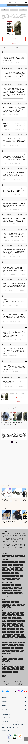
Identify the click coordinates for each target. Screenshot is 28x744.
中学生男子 (13, 666)
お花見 (21, 564)
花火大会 (8, 567)
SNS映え (14, 637)
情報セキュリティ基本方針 (8, 727)
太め (19, 620)
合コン (17, 567)
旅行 (21, 567)
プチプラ (22, 634)
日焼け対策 (4, 620)
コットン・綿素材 (21, 642)
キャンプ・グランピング (10, 578)
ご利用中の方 (5, 709)
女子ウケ (3, 634)
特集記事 (23, 9)
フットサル (13, 575)
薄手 (13, 626)
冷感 (8, 601)
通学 (17, 570)
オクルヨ (16, 679)
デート (12, 567)
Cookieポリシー (5, 724)
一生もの (14, 634)
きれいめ (17, 650)
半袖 (17, 626)
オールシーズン (22, 555)
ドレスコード (4, 564)
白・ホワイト (4, 658)
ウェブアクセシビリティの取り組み (10, 718)
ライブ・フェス (16, 564)
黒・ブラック (10, 658)
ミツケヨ (15, 683)
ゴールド (8, 661)
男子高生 (8, 666)
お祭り (4, 567)
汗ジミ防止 (4, 607)
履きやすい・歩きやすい (10, 615)
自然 (13, 650)
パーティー (10, 564)
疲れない (17, 612)
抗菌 (23, 604)
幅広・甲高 (4, 629)
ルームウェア (12, 590)
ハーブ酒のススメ (9, 684)
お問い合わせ (5, 714)
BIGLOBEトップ (5, 730)
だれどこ (11, 679)
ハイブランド (8, 634)
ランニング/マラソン (5, 575)
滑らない (8, 612)
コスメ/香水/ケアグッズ (18, 593)
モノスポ (21, 681)
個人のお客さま (6, 697)
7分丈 (13, 629)
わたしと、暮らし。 (7, 681)
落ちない (17, 615)
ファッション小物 (5, 590)
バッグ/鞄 (15, 587)
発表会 (12, 570)
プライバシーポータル (18, 721)
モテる (22, 631)
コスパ (4, 637)
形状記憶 (8, 607)
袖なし (9, 629)
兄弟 (13, 669)
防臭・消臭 (14, 604)
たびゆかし (21, 683)
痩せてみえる (4, 618)
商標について (19, 727)
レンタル (13, 631)
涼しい (4, 615)
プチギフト (22, 666)
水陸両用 (18, 604)
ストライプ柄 (21, 645)
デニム (4, 642)
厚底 (17, 631)
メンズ (3, 5)
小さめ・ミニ (13, 620)
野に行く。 (6, 683)
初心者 (17, 666)
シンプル (3, 650)
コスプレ (3, 675)
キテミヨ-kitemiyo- (5, 431)
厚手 (9, 626)
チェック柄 (16, 645)
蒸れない (13, 612)
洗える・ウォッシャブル (6, 604)
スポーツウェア (18, 590)
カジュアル (8, 650)
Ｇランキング (6, 679)
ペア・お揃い (8, 637)
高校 (4, 570)
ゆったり (23, 620)
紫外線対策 (19, 618)
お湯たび (21, 679)
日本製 (17, 629)
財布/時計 (20, 587)
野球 (4, 578)
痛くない (9, 618)
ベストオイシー (15, 681)
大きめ (9, 620)
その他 (11, 593)
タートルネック (9, 642)
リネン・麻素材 (5, 645)
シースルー (15, 642)
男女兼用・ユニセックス (21, 637)
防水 (12, 601)
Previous (2, 416)
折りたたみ (4, 626)
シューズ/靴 (11, 587)
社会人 (22, 669)
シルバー (3, 661)
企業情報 (4, 705)
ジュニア (3, 666)
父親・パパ (4, 669)
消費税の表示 (12, 714)
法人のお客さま (6, 701)
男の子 (17, 669)
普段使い (21, 650)
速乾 (17, 601)
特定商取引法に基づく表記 (17, 724)
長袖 (22, 626)
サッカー (21, 575)
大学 (8, 570)
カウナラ (11, 683)
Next (25, 416)
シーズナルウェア (5, 593)
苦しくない (4, 612)
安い (18, 634)
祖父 (9, 669)
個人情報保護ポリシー (7, 721)
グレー (15, 658)
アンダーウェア (5, 587)
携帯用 (21, 623)
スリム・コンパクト (15, 623)
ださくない (14, 618)
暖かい (22, 612)
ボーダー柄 (11, 645)
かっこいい (4, 653)
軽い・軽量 (8, 623)
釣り (18, 578)
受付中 (5, 9)
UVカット (4, 601)
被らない (22, 615)
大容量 (4, 623)
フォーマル (9, 653)
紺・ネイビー (20, 658)
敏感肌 (9, 631)
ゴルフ (17, 575)
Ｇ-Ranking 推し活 (18, 684)
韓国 (22, 629)
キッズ (10, 5)
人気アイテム (14, 9)
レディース (17, 5)
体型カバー (4, 631)
